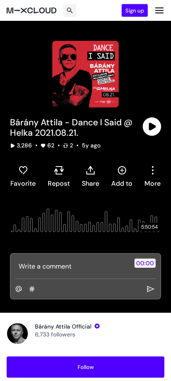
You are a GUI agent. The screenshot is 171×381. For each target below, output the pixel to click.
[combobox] (152, 176)
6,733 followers (55, 334)
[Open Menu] (159, 10)
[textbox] (71, 266)
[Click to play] (152, 126)
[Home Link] (31, 10)
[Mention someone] (18, 289)
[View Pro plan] (97, 326)
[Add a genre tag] (32, 289)
